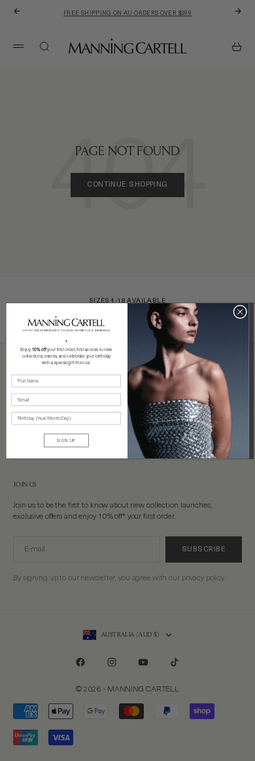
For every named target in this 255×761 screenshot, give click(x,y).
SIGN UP (66, 440)
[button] (66, 323)
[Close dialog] (240, 311)
